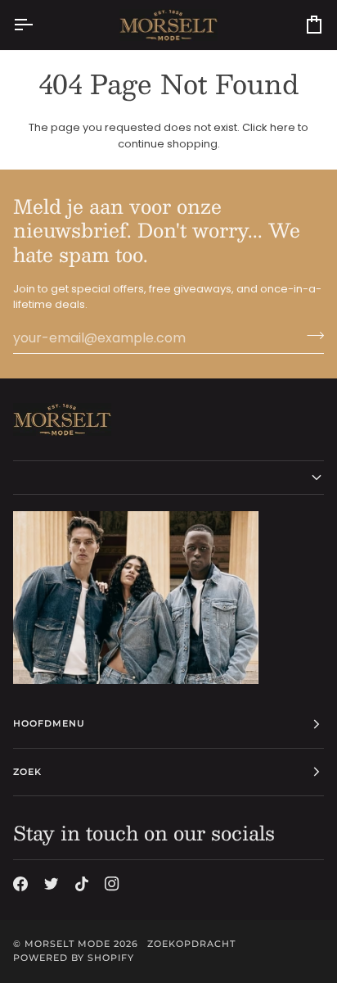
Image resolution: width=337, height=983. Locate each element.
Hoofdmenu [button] (49, 723)
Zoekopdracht (191, 943)
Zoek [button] (27, 771)
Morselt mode (67, 943)
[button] (168, 477)
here (282, 127)
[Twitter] (51, 884)
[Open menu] (37, 25)
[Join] (310, 336)
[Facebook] (20, 884)
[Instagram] (112, 884)
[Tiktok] (81, 884)
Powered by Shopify (73, 957)
